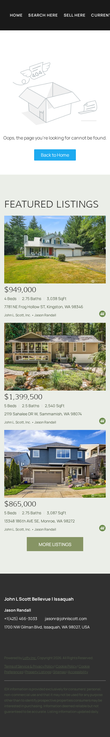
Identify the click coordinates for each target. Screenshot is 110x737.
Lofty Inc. (30, 657)
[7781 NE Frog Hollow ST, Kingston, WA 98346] (55, 249)
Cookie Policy (66, 666)
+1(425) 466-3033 (20, 618)
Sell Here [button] (75, 15)
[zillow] (8, 639)
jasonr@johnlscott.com (66, 618)
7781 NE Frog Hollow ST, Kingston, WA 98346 (43, 306)
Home (16, 15)
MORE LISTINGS (55, 544)
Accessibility (78, 672)
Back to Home (55, 155)
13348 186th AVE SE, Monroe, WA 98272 (39, 521)
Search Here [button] (43, 15)
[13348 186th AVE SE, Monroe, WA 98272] (55, 464)
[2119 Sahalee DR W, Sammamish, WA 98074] (55, 357)
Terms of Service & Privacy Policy (29, 666)
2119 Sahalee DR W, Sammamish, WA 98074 (43, 413)
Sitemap (59, 672)
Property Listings (38, 672)
